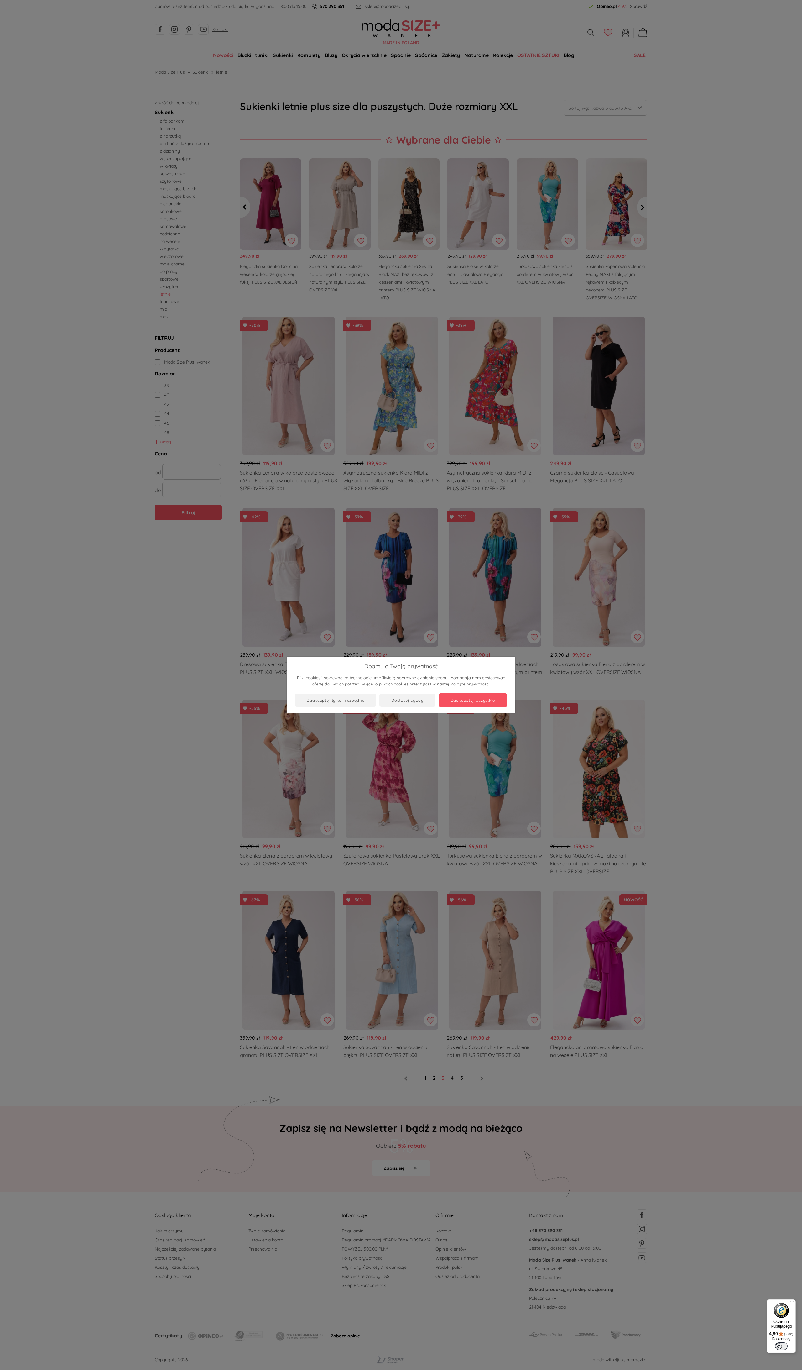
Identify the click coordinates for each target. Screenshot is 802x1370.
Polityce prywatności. (470, 683)
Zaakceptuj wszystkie (473, 700)
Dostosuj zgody (407, 700)
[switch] (781, 1346)
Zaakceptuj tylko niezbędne (335, 700)
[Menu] (792, 1303)
